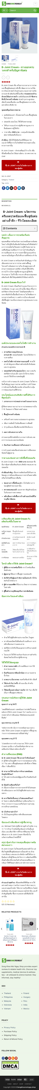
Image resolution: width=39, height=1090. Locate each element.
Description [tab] (6, 201)
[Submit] (35, 10)
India (25, 1005)
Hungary (26, 997)
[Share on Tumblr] (23, 188)
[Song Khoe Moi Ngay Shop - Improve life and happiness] (12, 4)
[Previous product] (8, 77)
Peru (25, 1001)
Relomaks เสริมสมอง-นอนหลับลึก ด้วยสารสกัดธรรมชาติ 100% (29, 938)
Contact (28, 1084)
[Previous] (5, 35)
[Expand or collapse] (34, 228)
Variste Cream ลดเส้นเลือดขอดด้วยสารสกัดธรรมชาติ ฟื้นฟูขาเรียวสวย (10, 939)
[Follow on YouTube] (16, 1058)
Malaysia (7, 1001)
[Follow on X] (6, 1058)
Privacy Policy (9, 1027)
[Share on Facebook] (3, 188)
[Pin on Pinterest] (15, 188)
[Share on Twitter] (7, 188)
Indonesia (8, 1005)
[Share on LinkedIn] (19, 188)
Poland (26, 993)
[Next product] (3, 77)
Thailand (12, 64)
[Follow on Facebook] (3, 1058)
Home (4, 64)
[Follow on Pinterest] (9, 1058)
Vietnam (7, 1009)
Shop (21, 1084)
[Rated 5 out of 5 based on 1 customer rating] (19, 82)
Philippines (8, 997)
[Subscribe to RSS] (12, 1058)
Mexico (26, 1009)
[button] (35, 4)
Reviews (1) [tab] (6, 205)
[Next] (34, 35)
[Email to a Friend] (11, 188)
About (15, 1084)
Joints (7, 183)
